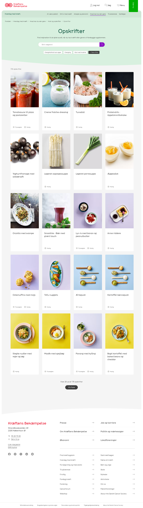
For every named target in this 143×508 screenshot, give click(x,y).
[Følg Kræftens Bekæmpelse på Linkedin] (26, 454)
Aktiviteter (105, 479)
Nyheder (104, 474)
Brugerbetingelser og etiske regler (47, 505)
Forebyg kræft (65, 479)
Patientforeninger (107, 489)
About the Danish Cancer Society (114, 494)
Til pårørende (112, 14)
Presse (63, 422)
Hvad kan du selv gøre (98, 14)
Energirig (68, 52)
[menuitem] (94, 5)
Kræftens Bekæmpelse (27, 423)
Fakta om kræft (107, 460)
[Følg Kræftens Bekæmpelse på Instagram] (15, 454)
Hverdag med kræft (12, 14)
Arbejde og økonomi (81, 14)
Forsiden (8, 21)
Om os (103, 484)
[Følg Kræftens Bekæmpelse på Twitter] (21, 454)
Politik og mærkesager (112, 431)
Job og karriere (108, 422)
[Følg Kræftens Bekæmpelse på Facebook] (9, 454)
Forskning (63, 484)
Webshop (63, 494)
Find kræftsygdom (67, 455)
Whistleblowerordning (26, 505)
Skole (103, 470)
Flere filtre (94, 52)
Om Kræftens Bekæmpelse (73, 431)
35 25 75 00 (16, 436)
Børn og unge (106, 465)
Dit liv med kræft (66, 14)
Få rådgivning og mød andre (71, 465)
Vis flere (71, 387)
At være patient (52, 14)
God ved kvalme (80, 52)
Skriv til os (15, 439)
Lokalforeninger (109, 440)
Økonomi (64, 440)
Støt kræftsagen (107, 455)
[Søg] (102, 44)
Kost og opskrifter (54, 21)
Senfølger (122, 14)
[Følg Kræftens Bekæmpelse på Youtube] (32, 454)
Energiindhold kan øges (53, 52)
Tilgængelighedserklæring (91, 505)
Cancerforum (65, 489)
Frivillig (63, 474)
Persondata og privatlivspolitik (70, 505)
